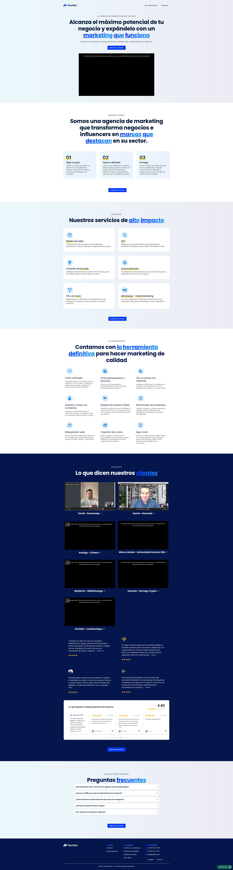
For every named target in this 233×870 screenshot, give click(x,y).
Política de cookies (130, 854)
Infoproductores (112, 851)
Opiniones (164, 5)
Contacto (109, 848)
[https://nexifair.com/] (70, 5)
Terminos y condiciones (132, 848)
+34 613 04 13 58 (153, 851)
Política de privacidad (131, 851)
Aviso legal (127, 858)
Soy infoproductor (151, 5)
